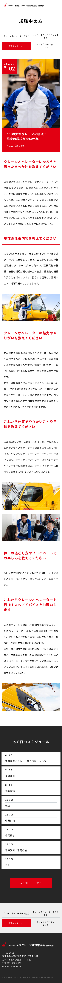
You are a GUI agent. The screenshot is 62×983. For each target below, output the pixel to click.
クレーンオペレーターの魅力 (16, 36)
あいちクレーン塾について (46, 46)
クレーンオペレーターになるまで (46, 36)
